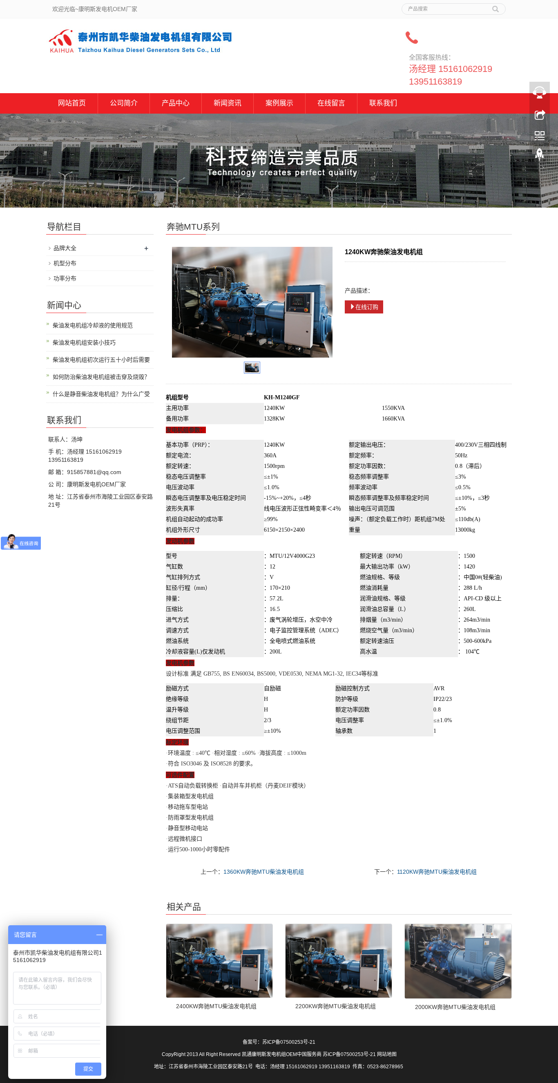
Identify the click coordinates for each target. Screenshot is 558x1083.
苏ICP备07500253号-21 (288, 1042)
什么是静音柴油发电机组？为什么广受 (101, 394)
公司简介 (124, 103)
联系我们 (383, 103)
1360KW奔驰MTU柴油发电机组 (263, 871)
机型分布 (65, 263)
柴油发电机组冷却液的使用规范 (93, 325)
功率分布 (65, 278)
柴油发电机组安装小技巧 (84, 342)
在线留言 (331, 103)
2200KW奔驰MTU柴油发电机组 (335, 1006)
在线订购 (366, 307)
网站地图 (387, 1054)
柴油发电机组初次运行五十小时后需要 (101, 359)
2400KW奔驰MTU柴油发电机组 (216, 1006)
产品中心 (176, 103)
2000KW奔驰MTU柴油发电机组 (455, 1007)
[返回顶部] (539, 156)
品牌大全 (65, 248)
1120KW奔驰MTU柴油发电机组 (437, 871)
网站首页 (72, 103)
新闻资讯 (227, 103)
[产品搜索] (495, 6)
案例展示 (279, 103)
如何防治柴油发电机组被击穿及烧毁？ (101, 377)
